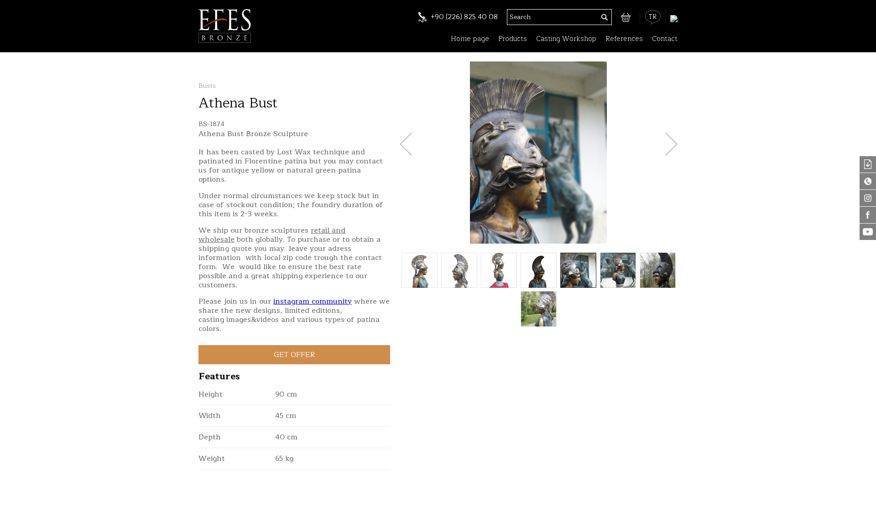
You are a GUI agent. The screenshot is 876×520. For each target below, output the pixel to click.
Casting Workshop (566, 39)
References (624, 39)
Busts (207, 86)
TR (653, 17)
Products (512, 39)
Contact (665, 39)
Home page (470, 39)
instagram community (312, 301)
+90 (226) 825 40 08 (464, 17)
